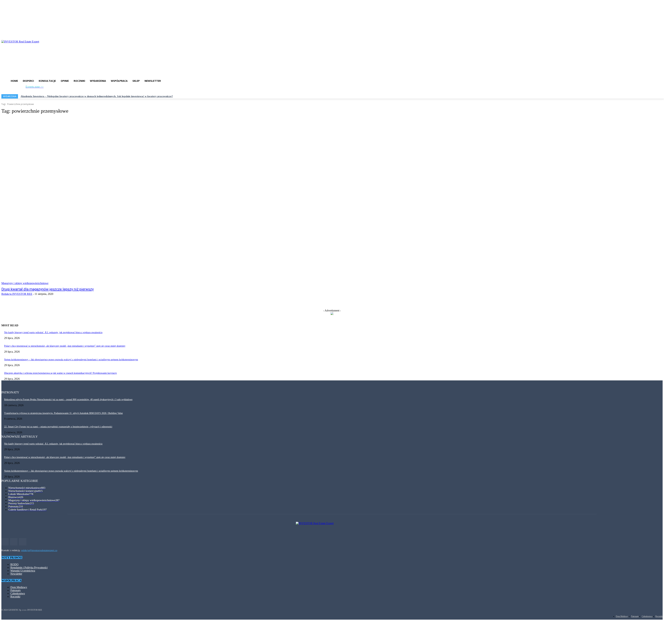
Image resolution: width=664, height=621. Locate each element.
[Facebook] (46, 88)
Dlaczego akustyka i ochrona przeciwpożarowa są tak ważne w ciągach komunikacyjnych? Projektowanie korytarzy (60, 373)
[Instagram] (51, 88)
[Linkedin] (57, 88)
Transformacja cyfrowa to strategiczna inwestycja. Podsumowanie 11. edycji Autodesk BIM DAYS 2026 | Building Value (63, 413)
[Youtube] (68, 88)
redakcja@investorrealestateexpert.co (39, 550)
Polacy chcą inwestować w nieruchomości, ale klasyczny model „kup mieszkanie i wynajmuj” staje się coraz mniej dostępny (64, 346)
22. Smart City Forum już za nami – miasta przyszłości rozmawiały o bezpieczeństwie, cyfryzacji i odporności (58, 426)
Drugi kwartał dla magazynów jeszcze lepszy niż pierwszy (47, 289)
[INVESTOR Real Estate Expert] (332, 55)
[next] (662, 96)
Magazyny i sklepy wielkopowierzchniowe (24, 283)
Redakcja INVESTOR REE (16, 293)
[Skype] (62, 88)
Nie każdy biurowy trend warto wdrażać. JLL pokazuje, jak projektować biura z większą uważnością (53, 332)
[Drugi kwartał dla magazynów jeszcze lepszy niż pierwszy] (168, 201)
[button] (84, 88)
